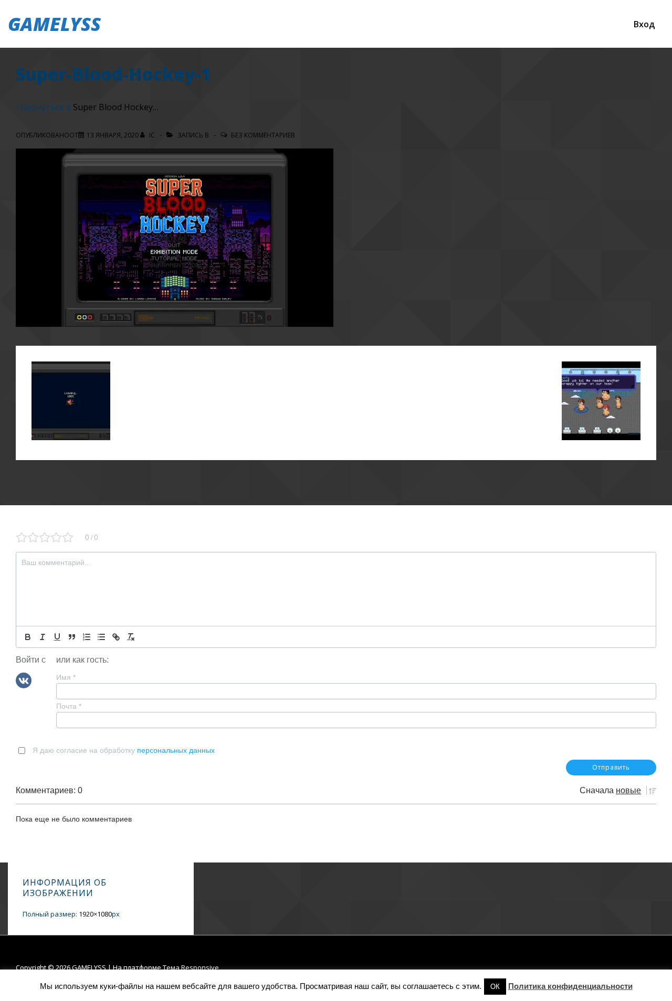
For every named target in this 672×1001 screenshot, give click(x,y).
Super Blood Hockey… (116, 107)
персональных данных (176, 750)
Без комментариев (263, 135)
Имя (66, 677)
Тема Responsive (191, 967)
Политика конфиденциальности (570, 986)
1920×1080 (95, 914)
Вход (644, 24)
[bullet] (101, 637)
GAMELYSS (54, 24)
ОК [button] (495, 987)
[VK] (24, 679)
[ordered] (86, 637)
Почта (68, 706)
